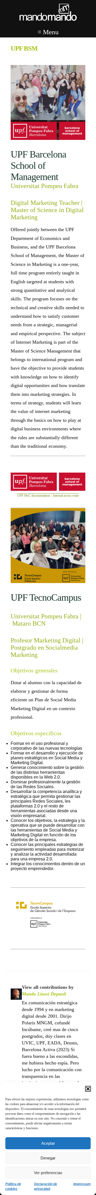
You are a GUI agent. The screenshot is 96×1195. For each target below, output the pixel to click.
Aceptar (48, 1143)
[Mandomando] (48, 12)
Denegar (48, 1158)
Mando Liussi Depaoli (44, 994)
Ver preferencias (48, 1172)
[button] (88, 1088)
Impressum (82, 1184)
